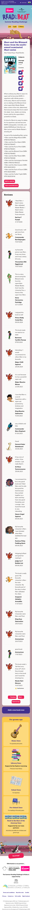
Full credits (18, 896)
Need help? (16, 856)
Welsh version (29, 2)
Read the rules (20, 892)
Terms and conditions (9, 892)
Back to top (16, 701)
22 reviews (21, 67)
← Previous (12, 697)
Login (14, 26)
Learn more (24, 2)
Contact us (10, 896)
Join (10, 26)
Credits (27, 892)
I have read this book (11, 185)
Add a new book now (16, 710)
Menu (22, 26)
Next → (21, 697)
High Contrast (26, 896)
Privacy (4, 896)
